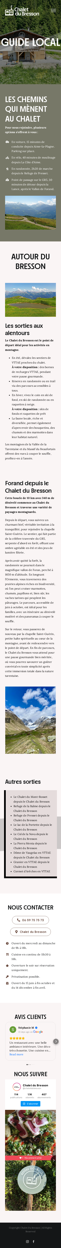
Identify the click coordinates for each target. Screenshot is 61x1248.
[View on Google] (12, 1029)
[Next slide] (56, 1160)
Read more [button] (16, 1054)
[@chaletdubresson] (16, 1086)
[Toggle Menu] (53, 10)
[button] (7, 720)
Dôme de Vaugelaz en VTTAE (32, 852)
